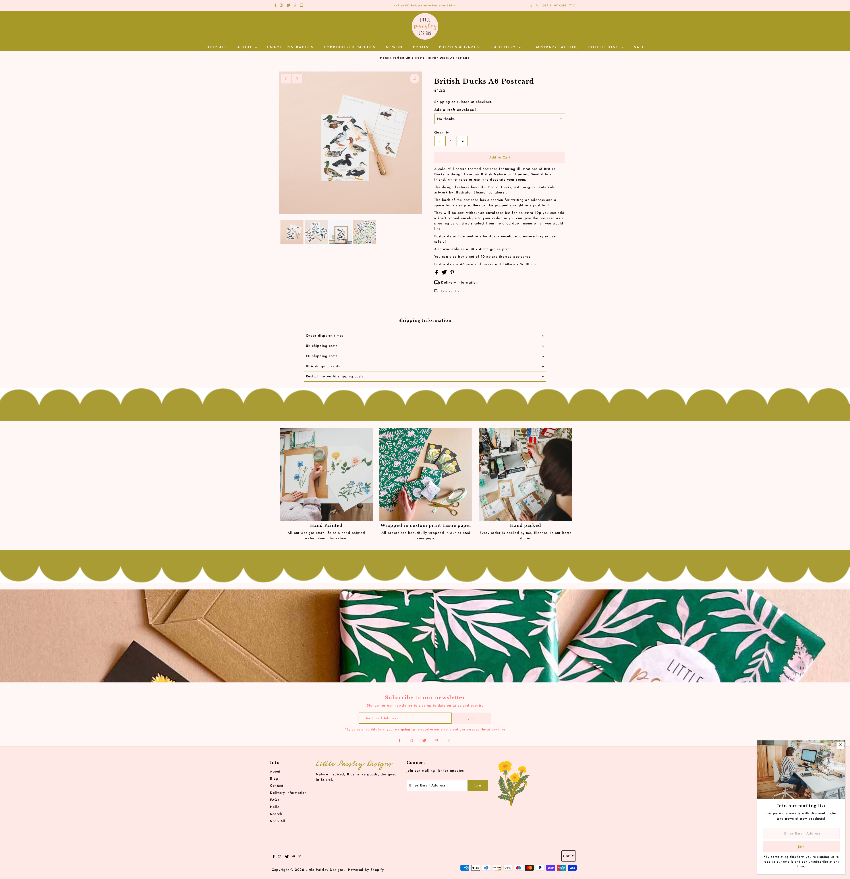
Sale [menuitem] (639, 47)
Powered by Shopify (366, 869)
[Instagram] (281, 5)
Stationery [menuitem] (503, 47)
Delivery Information (459, 282)
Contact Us (450, 291)
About (275, 771)
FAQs (274, 799)
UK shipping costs (322, 345)
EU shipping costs (322, 356)
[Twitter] (289, 5)
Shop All (277, 821)
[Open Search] (530, 6)
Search (276, 813)
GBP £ (547, 6)
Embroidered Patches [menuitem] (349, 47)
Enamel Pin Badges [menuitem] (290, 47)
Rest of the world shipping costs (334, 376)
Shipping (442, 101)
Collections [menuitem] (604, 47)
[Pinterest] (295, 5)
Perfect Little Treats (409, 58)
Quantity (441, 132)
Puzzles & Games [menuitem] (459, 47)
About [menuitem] (245, 47)
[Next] (297, 78)
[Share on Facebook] (437, 273)
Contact (276, 785)
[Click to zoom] (414, 78)
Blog (274, 778)
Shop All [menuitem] (216, 47)
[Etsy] (301, 5)
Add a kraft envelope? (455, 109)
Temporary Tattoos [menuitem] (554, 47)
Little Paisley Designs (325, 869)
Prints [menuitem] (421, 47)
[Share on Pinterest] (452, 273)
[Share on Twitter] (444, 273)
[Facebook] (275, 5)
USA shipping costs (323, 366)
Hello (275, 806)
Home (384, 58)
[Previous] (286, 78)
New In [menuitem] (394, 47)
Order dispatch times (325, 335)
